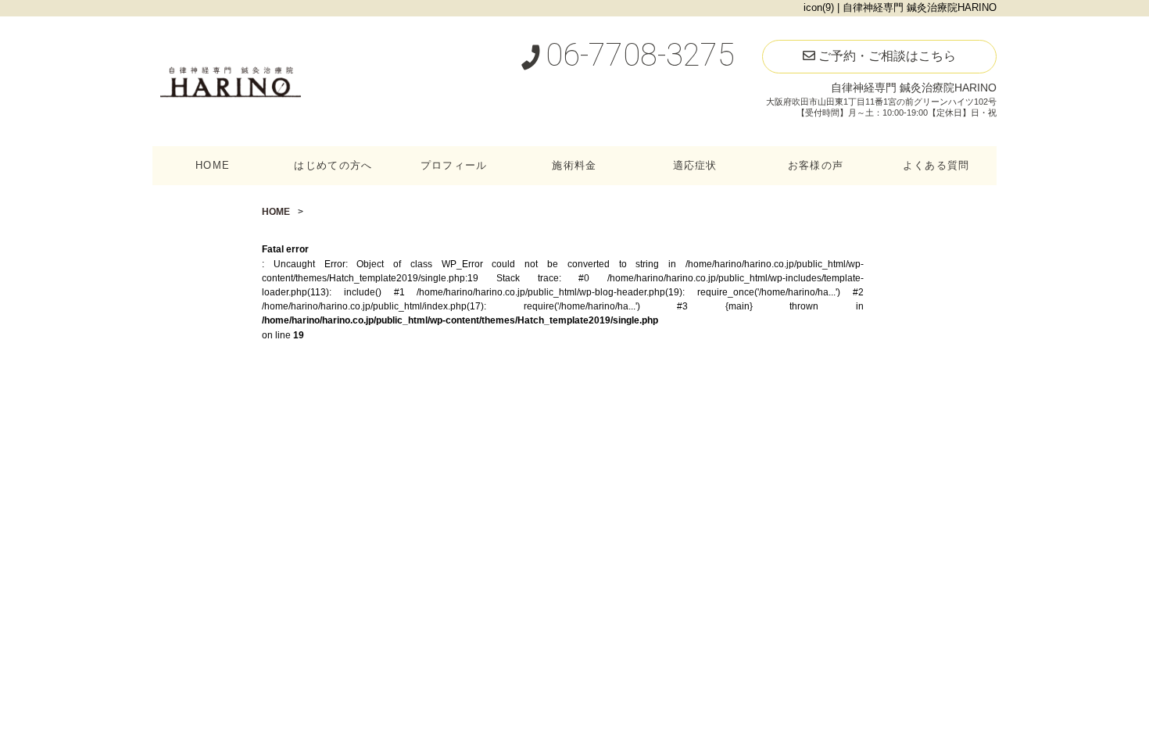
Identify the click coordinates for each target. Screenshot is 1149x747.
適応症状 (695, 165)
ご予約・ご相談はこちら (885, 56)
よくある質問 (936, 165)
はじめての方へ (333, 165)
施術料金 (574, 165)
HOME (212, 165)
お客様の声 (815, 165)
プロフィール (454, 165)
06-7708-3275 (636, 55)
